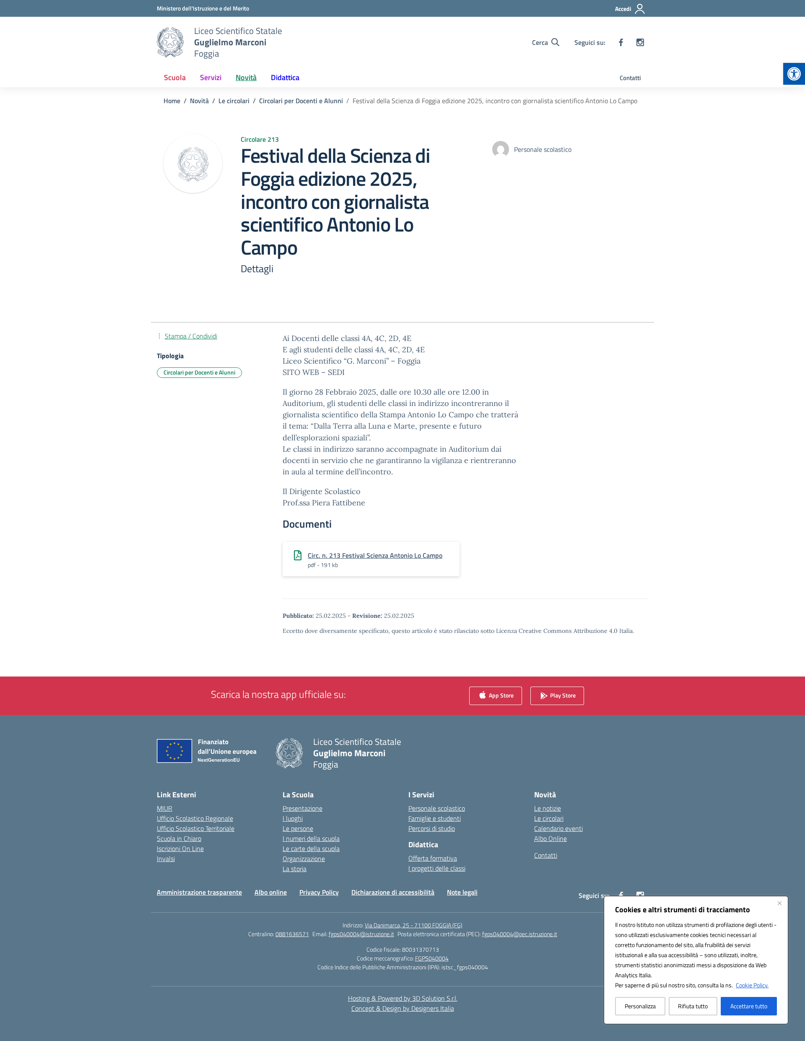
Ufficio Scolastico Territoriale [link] (195, 828)
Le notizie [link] (547, 808)
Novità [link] (246, 77)
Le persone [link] (298, 828)
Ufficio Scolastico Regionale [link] (195, 818)
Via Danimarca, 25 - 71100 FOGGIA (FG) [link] (413, 925)
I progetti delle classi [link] (436, 868)
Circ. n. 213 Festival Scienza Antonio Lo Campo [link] (375, 555)
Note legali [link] (462, 892)
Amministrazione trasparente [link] (199, 892)
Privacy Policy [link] (319, 892)
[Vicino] (779, 903)
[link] (794, 74)
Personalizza (640, 1006)
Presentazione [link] (302, 808)
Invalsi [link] (166, 859)
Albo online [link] (270, 892)
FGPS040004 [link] (432, 958)
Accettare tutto (748, 1006)
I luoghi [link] (293, 818)
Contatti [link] (630, 78)
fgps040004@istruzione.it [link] (361, 933)
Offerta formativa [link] (432, 858)
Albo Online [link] (550, 838)
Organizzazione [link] (304, 859)
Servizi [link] (210, 77)
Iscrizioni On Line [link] (180, 848)
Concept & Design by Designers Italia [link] (402, 1008)
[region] (696, 960)
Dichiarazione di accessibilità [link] (392, 892)
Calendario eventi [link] (558, 828)
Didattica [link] (285, 77)
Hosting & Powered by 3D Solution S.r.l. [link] (402, 998)
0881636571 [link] (292, 933)
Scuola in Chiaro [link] (179, 838)
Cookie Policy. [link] (752, 985)
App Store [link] (501, 695)
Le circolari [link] (549, 818)
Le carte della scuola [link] (311, 848)
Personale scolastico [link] (436, 808)
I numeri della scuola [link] (311, 838)
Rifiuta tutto (693, 1006)
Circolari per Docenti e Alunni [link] (199, 372)
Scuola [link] (175, 77)
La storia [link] (294, 869)
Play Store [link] (562, 695)
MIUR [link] (164, 808)
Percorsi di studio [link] (431, 828)
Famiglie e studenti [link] (434, 818)
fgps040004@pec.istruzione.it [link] (519, 933)
